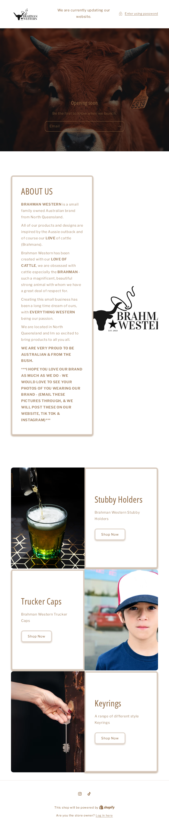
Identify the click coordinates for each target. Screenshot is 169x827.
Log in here (104, 815)
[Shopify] (107, 807)
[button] (138, 13)
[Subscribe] (119, 126)
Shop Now (110, 534)
